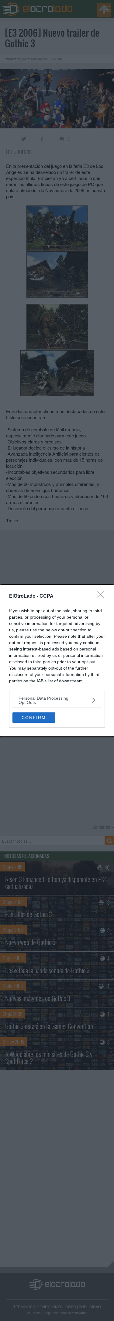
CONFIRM (34, 717)
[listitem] (57, 700)
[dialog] (57, 661)
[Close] (102, 596)
